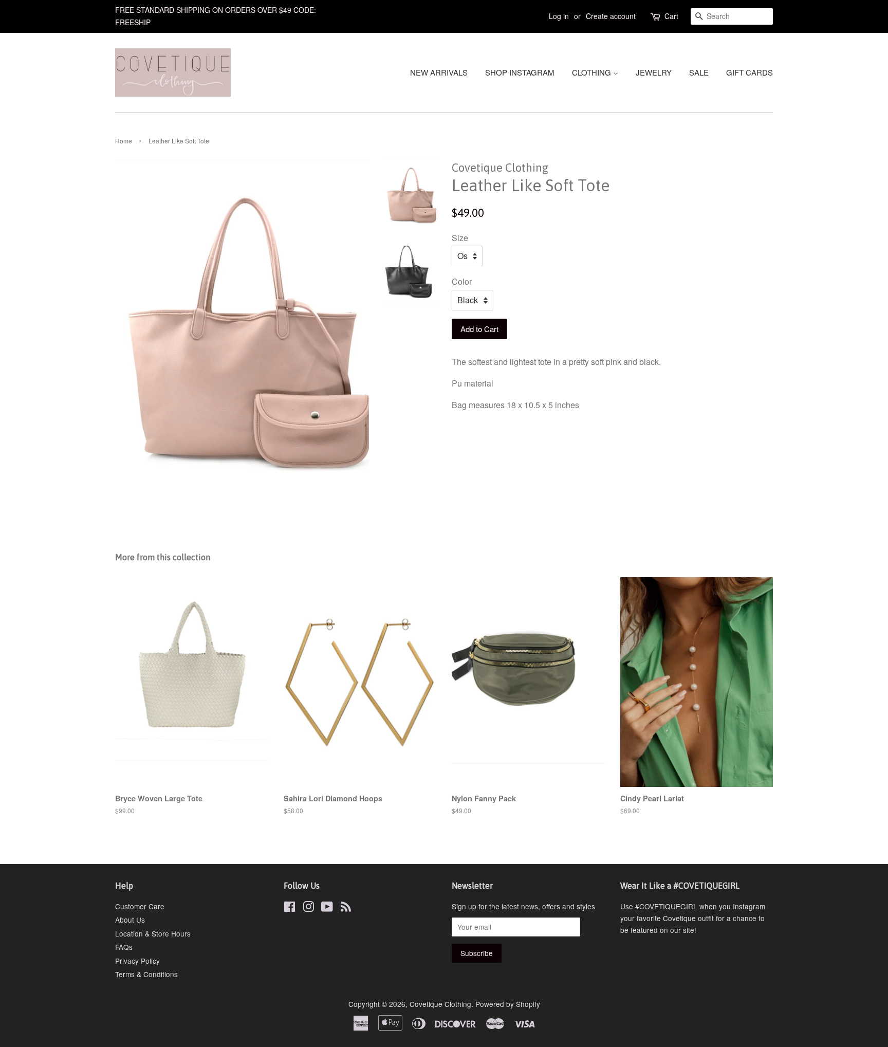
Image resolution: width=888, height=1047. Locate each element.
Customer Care (139, 906)
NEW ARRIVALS (439, 72)
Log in (559, 16)
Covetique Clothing (440, 1004)
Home (123, 140)
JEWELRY (654, 72)
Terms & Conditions (146, 974)
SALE (699, 72)
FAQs (124, 947)
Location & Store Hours (153, 933)
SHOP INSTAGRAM (519, 72)
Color (462, 281)
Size (460, 238)
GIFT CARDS (749, 72)
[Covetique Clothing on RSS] (345, 908)
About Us (130, 919)
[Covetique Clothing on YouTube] (327, 908)
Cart (671, 16)
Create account (611, 16)
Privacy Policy (137, 961)
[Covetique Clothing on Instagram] (308, 908)
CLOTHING (592, 72)
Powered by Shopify (507, 1004)
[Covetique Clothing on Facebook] (289, 908)
